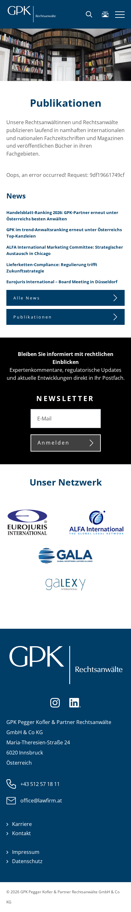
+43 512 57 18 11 (40, 784)
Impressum (25, 851)
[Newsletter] (105, 14)
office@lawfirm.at (41, 800)
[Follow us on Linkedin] (74, 702)
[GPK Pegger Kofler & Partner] (31, 14)
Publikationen (32, 317)
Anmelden (54, 442)
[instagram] (55, 702)
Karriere (22, 824)
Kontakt (21, 833)
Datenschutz (27, 861)
